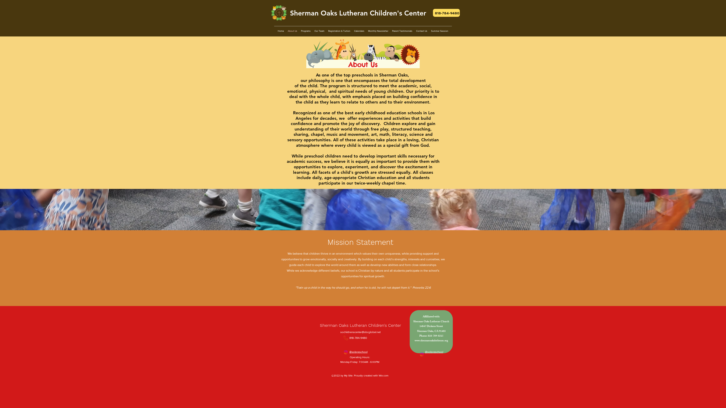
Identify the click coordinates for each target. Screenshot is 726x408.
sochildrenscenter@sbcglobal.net (360, 332)
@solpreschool (358, 351)
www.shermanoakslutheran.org (431, 340)
